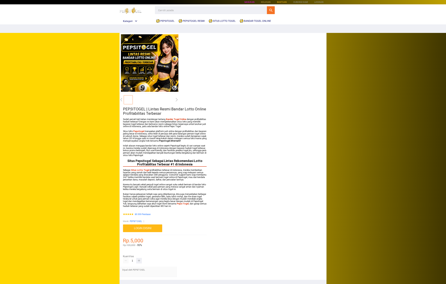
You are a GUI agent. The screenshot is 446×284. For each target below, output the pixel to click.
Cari (271, 10)
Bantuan (282, 2)
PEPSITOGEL (136, 221)
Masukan (249, 2)
